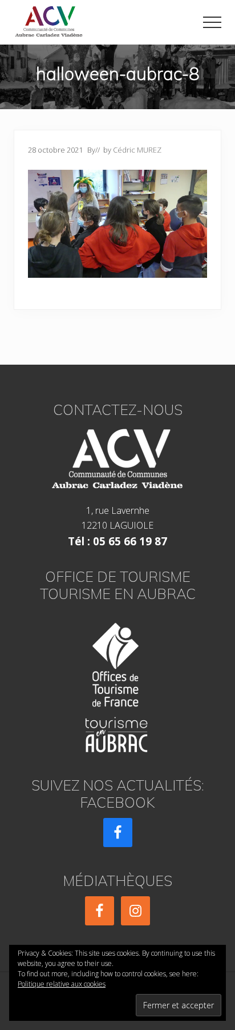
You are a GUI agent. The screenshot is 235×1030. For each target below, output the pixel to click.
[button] (212, 22)
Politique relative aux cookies (62, 984)
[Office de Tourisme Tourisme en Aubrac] (117, 683)
